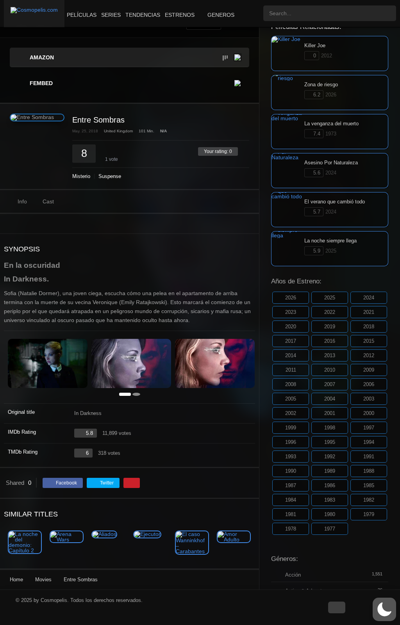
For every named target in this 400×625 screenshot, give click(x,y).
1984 (290, 500)
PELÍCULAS (81, 15)
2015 (368, 341)
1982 (368, 500)
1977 (329, 529)
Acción (293, 575)
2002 (290, 413)
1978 (290, 529)
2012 (368, 355)
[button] (384, 609)
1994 (368, 442)
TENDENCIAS (142, 15)
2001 (329, 413)
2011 (291, 370)
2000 (368, 413)
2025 (329, 298)
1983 (329, 500)
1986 (329, 485)
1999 (290, 428)
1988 (368, 471)
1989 (329, 471)
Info (22, 201)
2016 (329, 341)
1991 (368, 456)
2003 (368, 399)
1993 (290, 456)
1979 (368, 514)
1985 (368, 485)
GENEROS (220, 15)
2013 (329, 355)
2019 (329, 326)
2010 (329, 370)
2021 (368, 312)
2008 (290, 384)
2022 (329, 312)
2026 (290, 298)
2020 (290, 326)
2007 (329, 384)
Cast (48, 201)
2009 (368, 370)
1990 (290, 471)
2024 (368, 298)
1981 (290, 514)
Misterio (81, 176)
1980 (329, 514)
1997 (368, 428)
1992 (329, 456)
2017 (290, 341)
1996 (290, 442)
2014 (290, 355)
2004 (329, 399)
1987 (290, 485)
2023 (290, 312)
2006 (368, 384)
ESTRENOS (180, 15)
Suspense (109, 176)
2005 (290, 399)
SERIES (111, 15)
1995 (329, 442)
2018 (368, 326)
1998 (329, 428)
